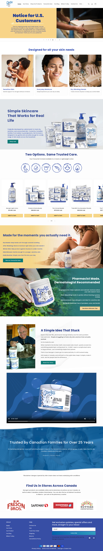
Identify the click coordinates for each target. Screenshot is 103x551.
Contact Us (32, 525)
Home (8, 525)
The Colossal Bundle (58, 208)
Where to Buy (10, 536)
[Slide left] (48, 221)
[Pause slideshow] (59, 40)
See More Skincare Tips (90, 308)
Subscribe (74, 533)
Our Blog (8, 533)
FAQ (30, 528)
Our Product (10, 531)
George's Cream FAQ (64, 548)
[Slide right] (54, 221)
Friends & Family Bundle (35, 208)
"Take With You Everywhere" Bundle (81, 208)
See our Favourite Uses (13, 260)
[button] (81, 4)
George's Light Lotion (12, 208)
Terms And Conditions (49, 548)
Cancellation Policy (35, 539)
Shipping (31, 533)
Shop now (13, 141)
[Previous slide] (43, 40)
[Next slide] (55, 40)
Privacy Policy (36, 548)
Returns (31, 536)
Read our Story (48, 362)
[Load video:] (51, 398)
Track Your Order (34, 531)
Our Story (9, 528)
